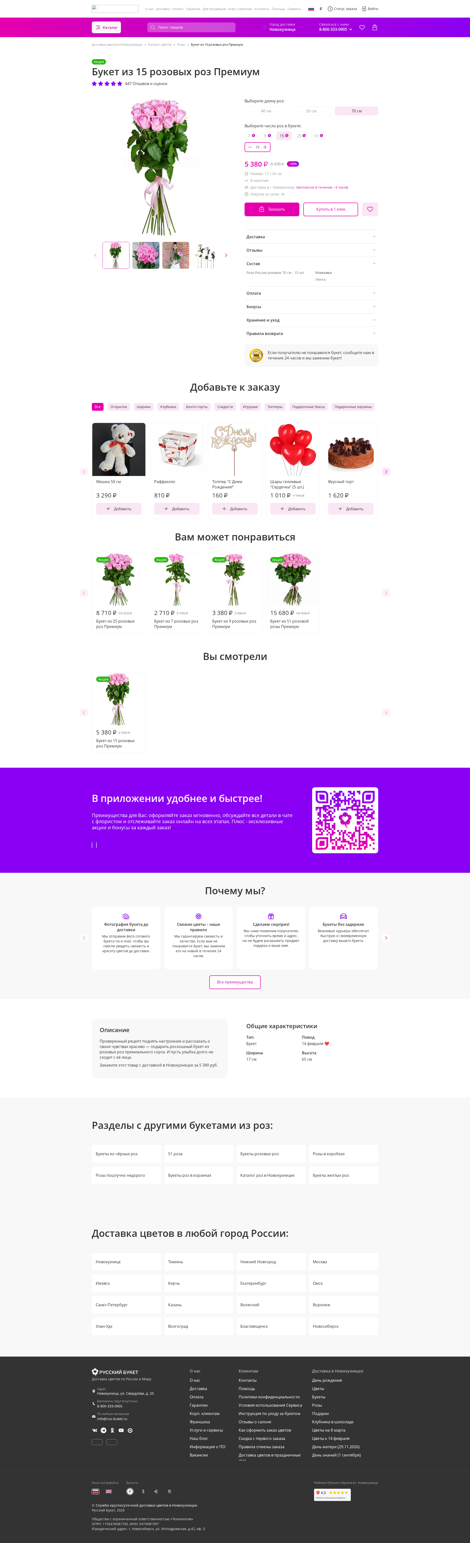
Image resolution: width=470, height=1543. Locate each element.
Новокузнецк (108, 1261)
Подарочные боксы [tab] (308, 406)
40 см (266, 111)
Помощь (278, 9)
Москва (320, 1261)
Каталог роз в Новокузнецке (267, 1175)
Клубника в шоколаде (332, 1421)
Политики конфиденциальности (269, 1397)
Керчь (174, 1283)
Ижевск (103, 1283)
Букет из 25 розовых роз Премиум (115, 593)
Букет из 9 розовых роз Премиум (234, 593)
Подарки (320, 1413)
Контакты (262, 9)
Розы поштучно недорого (120, 1175)
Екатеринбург (253, 1283)
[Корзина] (374, 27)
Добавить (122, 508)
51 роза (175, 1153)
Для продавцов (214, 9)
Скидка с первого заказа (262, 1438)
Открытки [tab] (118, 406)
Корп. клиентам (240, 9)
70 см (357, 111)
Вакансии (199, 1455)
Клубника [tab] (168, 406)
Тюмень (175, 1261)
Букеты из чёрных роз (117, 1153)
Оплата (177, 9)
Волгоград (178, 1326)
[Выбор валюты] (321, 9)
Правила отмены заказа (261, 1446)
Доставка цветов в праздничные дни (270, 1457)
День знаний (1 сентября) (336, 1455)
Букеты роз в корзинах (189, 1175)
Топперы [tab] (275, 406)
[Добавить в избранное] (370, 209)
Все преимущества (235, 982)
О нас (149, 9)
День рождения (327, 1380)
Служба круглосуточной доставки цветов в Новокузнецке (146, 1505)
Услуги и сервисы (206, 1430)
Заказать (276, 209)
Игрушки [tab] (250, 406)
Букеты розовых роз (259, 1153)
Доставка (163, 9)
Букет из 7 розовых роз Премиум (176, 593)
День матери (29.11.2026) (336, 1446)
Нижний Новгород (258, 1261)
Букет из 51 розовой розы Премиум (290, 593)
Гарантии (193, 9)
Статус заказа (345, 8)
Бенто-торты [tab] (197, 406)
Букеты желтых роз (331, 1175)
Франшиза (200, 1421)
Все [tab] (98, 406)
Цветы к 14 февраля (331, 1438)
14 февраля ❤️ (315, 1043)
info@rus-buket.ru (112, 1418)
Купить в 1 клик (330, 209)
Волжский (249, 1304)
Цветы (318, 1388)
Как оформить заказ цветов (265, 1430)
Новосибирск (326, 1326)
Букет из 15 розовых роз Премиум (115, 713)
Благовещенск (254, 1326)
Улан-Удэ (104, 1326)
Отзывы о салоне (255, 1421)
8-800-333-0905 (109, 1406)
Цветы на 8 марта (328, 1430)
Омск (318, 1283)
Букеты (318, 1397)
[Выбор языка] (311, 9)
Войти (373, 8)
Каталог (110, 27)
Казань (175, 1304)
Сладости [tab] (225, 406)
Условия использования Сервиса (270, 1405)
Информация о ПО (207, 1446)
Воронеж (321, 1304)
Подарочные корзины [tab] (353, 406)
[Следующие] (226, 255)
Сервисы (294, 9)
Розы (317, 1405)
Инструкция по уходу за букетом (269, 1413)
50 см (311, 111)
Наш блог (199, 1438)
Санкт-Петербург (112, 1304)
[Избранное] (362, 27)
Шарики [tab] (144, 406)
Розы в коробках (329, 1153)
